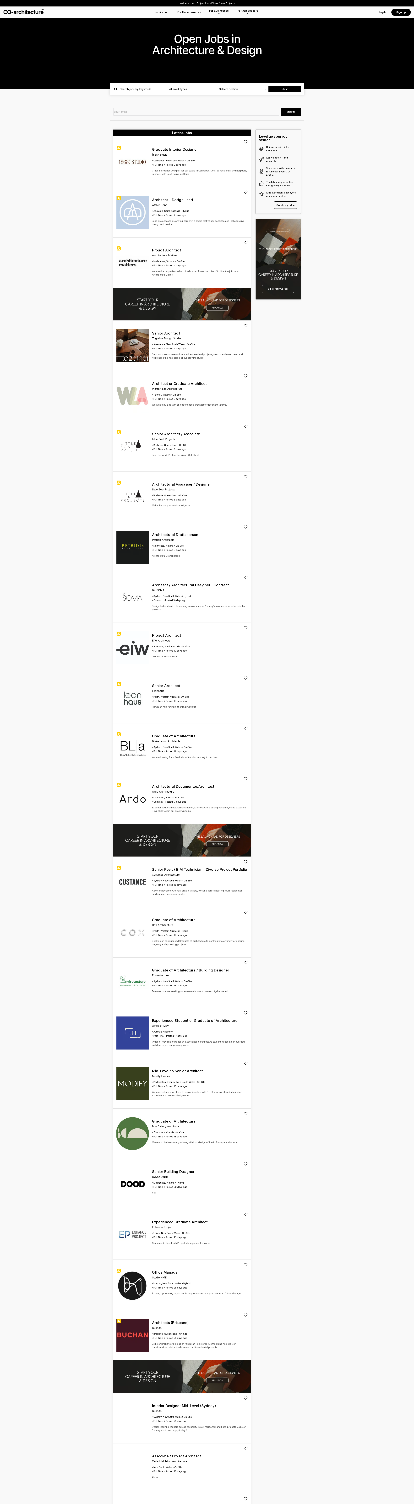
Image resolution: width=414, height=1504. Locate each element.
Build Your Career (278, 288)
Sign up (291, 111)
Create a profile (285, 205)
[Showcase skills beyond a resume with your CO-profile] (261, 171)
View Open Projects (223, 3)
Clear (285, 89)
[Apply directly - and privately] (261, 159)
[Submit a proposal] (245, 142)
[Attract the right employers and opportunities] (261, 194)
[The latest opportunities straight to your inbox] (261, 183)
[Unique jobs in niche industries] (261, 148)
